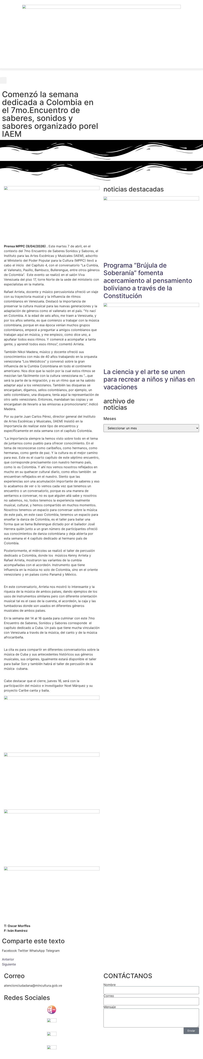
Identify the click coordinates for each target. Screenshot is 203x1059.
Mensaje (109, 1006)
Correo (108, 995)
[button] (101, 69)
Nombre (109, 984)
